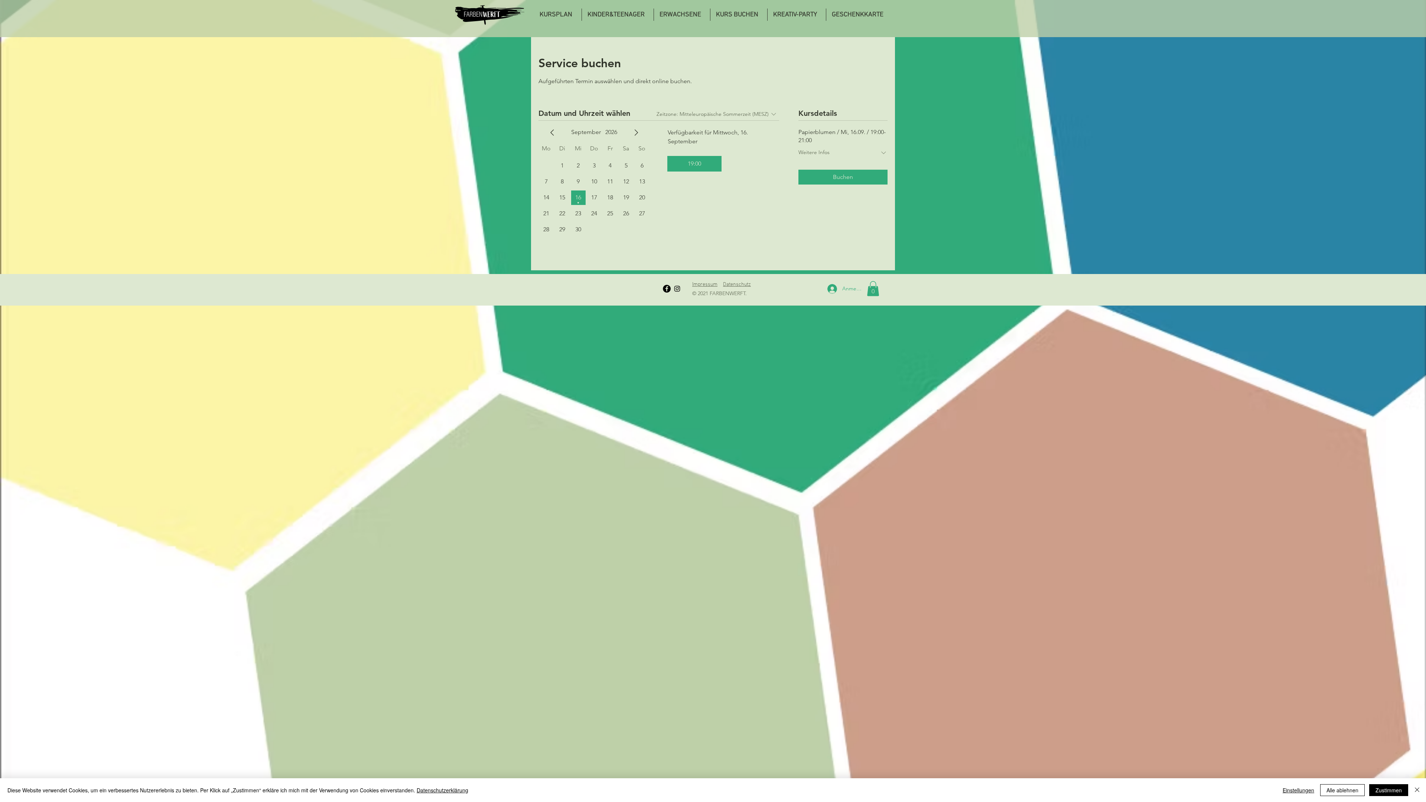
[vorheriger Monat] (552, 132)
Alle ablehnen (1342, 790)
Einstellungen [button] (1298, 790)
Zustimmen (1388, 790)
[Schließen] (1417, 790)
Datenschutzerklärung (442, 790)
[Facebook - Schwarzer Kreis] (667, 289)
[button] (873, 288)
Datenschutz (737, 284)
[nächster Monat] (636, 132)
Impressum (704, 284)
